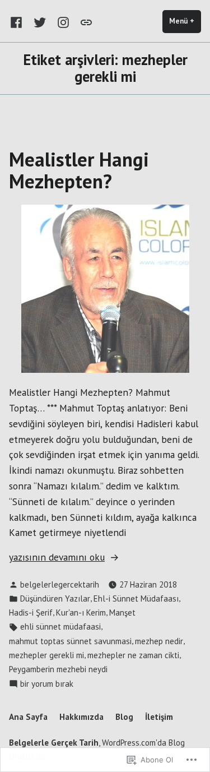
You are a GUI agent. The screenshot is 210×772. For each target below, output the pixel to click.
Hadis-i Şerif (31, 612)
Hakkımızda (81, 716)
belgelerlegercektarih (59, 584)
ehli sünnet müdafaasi (60, 626)
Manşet (122, 612)
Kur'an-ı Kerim (81, 612)
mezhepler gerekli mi (46, 655)
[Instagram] (63, 21)
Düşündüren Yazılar (55, 598)
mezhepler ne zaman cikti (133, 655)
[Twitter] (40, 21)
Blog (124, 716)
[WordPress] (84, 21)
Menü (185, 21)
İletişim (159, 716)
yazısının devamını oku (57, 557)
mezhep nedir (159, 641)
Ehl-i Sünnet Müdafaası (136, 598)
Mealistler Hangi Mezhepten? (79, 170)
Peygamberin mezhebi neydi (58, 669)
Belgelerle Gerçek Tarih (54, 742)
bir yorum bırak (46, 684)
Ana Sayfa (28, 716)
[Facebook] (18, 21)
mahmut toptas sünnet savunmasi (70, 641)
